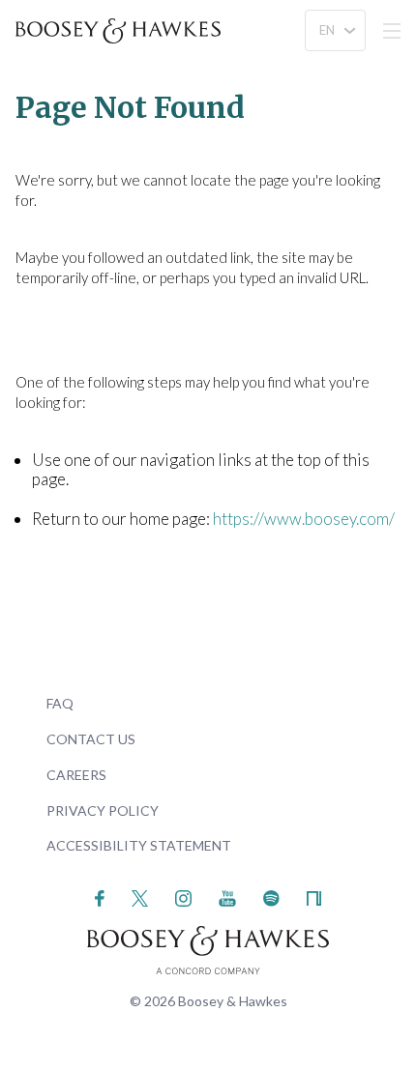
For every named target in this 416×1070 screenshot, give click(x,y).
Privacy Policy (102, 810)
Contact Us (90, 739)
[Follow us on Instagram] (183, 896)
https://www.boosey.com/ (304, 518)
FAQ (60, 703)
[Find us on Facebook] (100, 896)
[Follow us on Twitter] (140, 896)
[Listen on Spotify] (271, 896)
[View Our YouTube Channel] (227, 896)
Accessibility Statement (138, 845)
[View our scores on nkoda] (314, 896)
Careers (76, 774)
